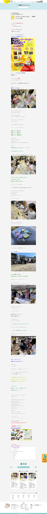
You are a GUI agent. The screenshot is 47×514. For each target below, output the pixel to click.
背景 (25, 507)
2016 (13, 498)
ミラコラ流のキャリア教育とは (16, 447)
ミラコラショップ (37, 504)
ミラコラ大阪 (12, 483)
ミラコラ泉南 (16, 484)
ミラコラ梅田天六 (13, 484)
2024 (23, 495)
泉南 (31, 507)
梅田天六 (32, 506)
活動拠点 (31, 504)
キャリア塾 (25, 504)
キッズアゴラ (26, 510)
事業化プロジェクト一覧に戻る (23, 467)
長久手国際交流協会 (20, 34)
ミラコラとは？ (22, 504)
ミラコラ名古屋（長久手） (13, 482)
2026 (13, 495)
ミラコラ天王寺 (15, 483)
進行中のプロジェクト (27, 508)
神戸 (31, 508)
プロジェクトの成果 (27, 509)
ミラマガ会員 (22, 508)
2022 (34, 495)
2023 (29, 495)
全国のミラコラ (21, 482)
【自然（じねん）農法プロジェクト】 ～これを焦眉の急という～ (24, 480)
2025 (18, 495)
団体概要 (22, 506)
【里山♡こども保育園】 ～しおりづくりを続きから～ (33, 480)
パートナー (22, 507)
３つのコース (26, 506)
